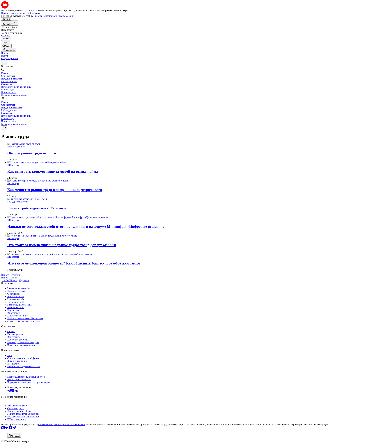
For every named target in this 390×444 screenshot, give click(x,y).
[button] (4, 53)
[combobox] (14, 435)
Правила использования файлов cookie (53, 16)
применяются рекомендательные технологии (61, 424)
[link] (6, 46)
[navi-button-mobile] (4, 62)
